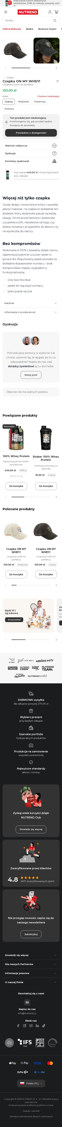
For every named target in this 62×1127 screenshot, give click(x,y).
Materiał (9, 303)
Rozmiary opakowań (17, 161)
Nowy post (31, 375)
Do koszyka (16, 486)
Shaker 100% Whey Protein (46, 458)
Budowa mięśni (47, 29)
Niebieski (23, 101)
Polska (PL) (32, 1083)
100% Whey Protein (16, 456)
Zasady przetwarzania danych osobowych (31, 1116)
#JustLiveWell (14, 620)
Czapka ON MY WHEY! (16, 551)
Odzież (10, 77)
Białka (29, 29)
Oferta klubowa (12, 29)
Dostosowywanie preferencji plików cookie (31, 1105)
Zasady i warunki (31, 1111)
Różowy (9, 108)
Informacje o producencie (19, 312)
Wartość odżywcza (16, 145)
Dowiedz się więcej (31, 829)
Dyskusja (10, 153)
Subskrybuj (31, 934)
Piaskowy (40, 101)
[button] (56, 68)
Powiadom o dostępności (31, 132)
